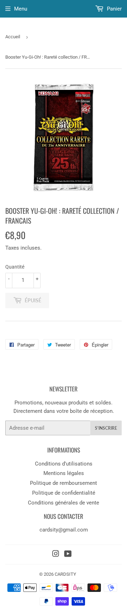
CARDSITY (65, 574)
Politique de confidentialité (63, 493)
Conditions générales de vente (63, 503)
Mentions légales (63, 473)
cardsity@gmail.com (64, 530)
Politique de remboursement (63, 483)
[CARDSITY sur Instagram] (55, 555)
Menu (20, 9)
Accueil (12, 36)
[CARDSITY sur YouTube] (68, 555)
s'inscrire (106, 428)
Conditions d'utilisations (63, 464)
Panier (113, 9)
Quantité (14, 267)
